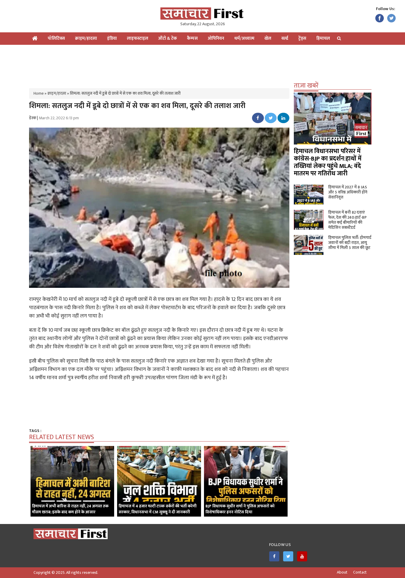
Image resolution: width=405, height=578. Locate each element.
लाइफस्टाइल (137, 38)
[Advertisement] (202, 64)
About (342, 572)
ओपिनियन (216, 38)
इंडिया (112, 38)
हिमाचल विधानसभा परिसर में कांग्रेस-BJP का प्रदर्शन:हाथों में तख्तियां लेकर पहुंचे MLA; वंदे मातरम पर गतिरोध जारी (327, 162)
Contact (360, 572)
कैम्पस (192, 38)
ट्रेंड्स (302, 38)
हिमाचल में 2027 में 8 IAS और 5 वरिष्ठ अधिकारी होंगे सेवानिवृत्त (347, 192)
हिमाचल (323, 38)
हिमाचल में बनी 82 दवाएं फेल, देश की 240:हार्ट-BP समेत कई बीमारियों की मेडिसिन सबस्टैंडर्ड (347, 220)
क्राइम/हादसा (86, 38)
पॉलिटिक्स (56, 38)
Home (39, 93)
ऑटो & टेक (167, 38)
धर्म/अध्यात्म (244, 38)
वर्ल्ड (284, 38)
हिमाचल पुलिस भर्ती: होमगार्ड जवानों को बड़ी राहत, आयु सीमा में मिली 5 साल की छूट (349, 242)
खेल (267, 38)
